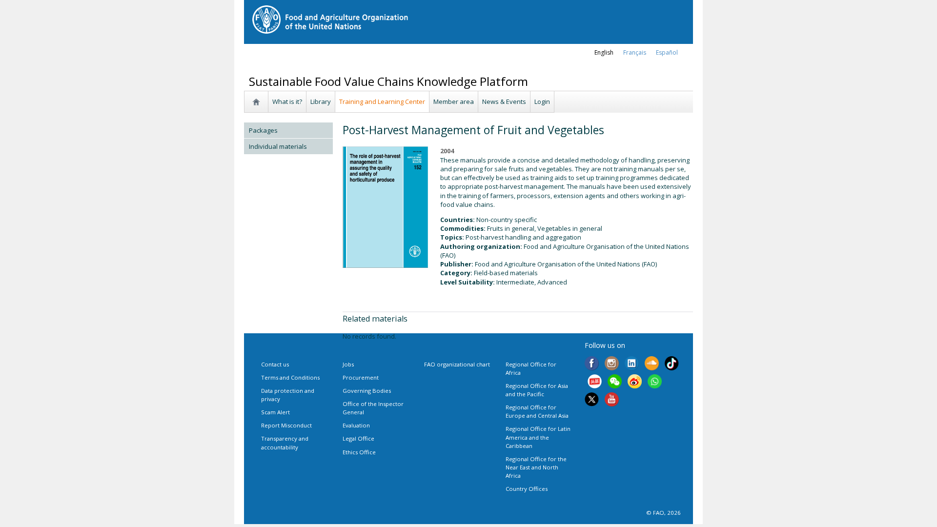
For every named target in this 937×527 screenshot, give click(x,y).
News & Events (504, 101)
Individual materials (278, 146)
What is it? (287, 101)
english (603, 52)
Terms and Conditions (290, 377)
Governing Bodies (367, 390)
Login (542, 101)
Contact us (275, 364)
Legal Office (358, 438)
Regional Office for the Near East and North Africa (536, 467)
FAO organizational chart (457, 364)
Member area (453, 101)
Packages (263, 130)
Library (320, 101)
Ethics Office (359, 452)
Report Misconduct (286, 425)
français (634, 52)
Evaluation (356, 425)
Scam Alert (275, 412)
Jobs (348, 364)
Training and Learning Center (382, 101)
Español (667, 52)
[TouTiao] (595, 382)
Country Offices (527, 488)
